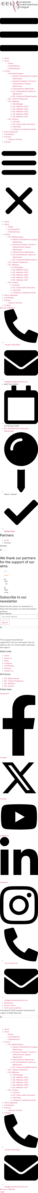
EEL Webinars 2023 (20, 109)
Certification (9, 134)
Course (7, 71)
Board (10, 63)
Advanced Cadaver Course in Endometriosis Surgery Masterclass (24, 83)
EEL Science (13, 119)
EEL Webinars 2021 (20, 116)
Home (6, 58)
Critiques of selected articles (24, 129)
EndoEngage (18, 104)
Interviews (17, 127)
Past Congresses (11, 132)
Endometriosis (14, 68)
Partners (7, 137)
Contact (7, 142)
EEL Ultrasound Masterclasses (25, 96)
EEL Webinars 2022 (20, 111)
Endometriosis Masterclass (23, 89)
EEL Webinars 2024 (20, 106)
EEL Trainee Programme (18, 99)
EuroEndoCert (14, 66)
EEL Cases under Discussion (24, 124)
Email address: (6, 614)
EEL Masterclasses (15, 73)
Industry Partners (15, 139)
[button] (19, 181)
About (6, 61)
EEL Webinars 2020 (20, 114)
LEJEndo (16, 122)
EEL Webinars (13, 101)
